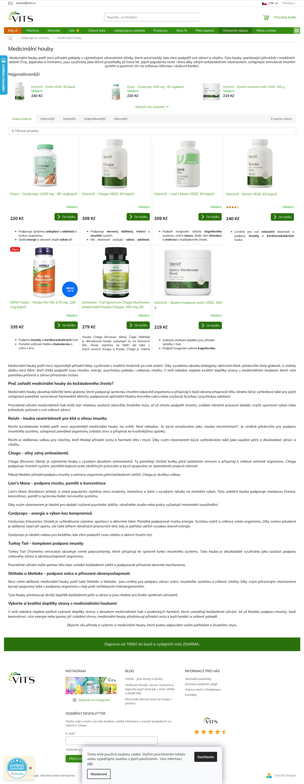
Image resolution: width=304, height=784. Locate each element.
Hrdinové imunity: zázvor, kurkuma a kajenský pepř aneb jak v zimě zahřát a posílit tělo (149, 689)
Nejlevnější (47, 119)
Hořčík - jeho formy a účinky (144, 679)
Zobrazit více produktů (150, 107)
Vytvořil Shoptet (285, 775)
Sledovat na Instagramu (94, 700)
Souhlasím (205, 757)
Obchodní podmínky (198, 679)
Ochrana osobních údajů (201, 684)
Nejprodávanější (94, 119)
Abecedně (120, 119)
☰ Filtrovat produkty (25, 131)
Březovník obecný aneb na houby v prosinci (148, 701)
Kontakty (191, 695)
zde (90, 763)
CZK (271, 3)
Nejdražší (69, 119)
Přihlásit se (79, 759)
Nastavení (99, 774)
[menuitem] (13, 30)
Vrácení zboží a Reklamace (203, 689)
